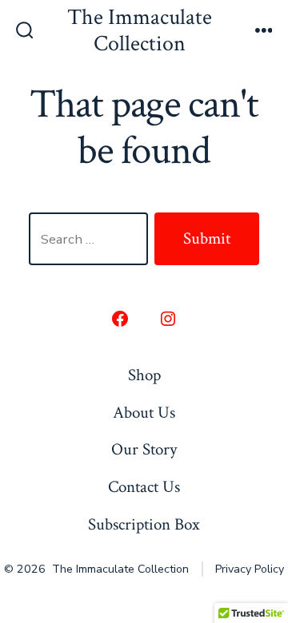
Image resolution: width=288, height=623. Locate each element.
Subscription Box (144, 524)
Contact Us (144, 487)
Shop (144, 375)
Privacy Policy (249, 569)
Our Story (144, 449)
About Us (144, 412)
